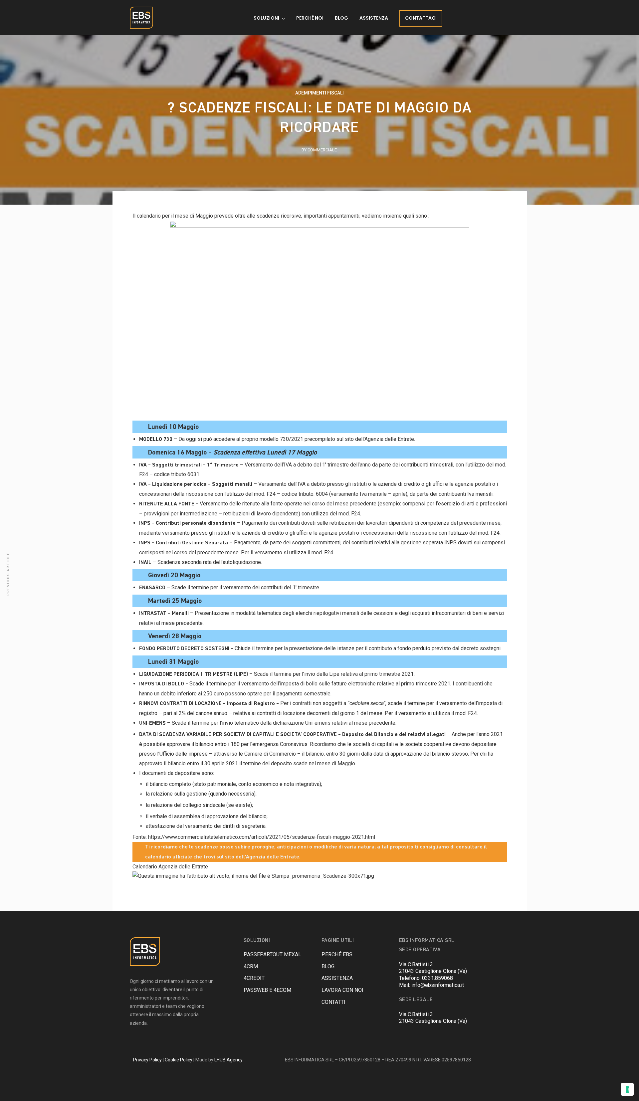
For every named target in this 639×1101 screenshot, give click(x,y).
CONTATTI (333, 1002)
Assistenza (373, 18)
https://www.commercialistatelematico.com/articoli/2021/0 (217, 837)
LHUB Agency (228, 1059)
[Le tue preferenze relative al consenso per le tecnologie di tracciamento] (627, 1089)
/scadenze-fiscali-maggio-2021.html (332, 837)
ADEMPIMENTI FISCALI (319, 92)
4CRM (251, 966)
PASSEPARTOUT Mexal (272, 954)
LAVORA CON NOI (342, 990)
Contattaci (421, 18)
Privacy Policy (147, 1059)
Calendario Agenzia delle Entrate (170, 866)
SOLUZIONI (266, 18)
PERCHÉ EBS (336, 954)
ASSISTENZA (337, 978)
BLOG (341, 18)
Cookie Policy (178, 1059)
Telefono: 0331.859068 (426, 978)
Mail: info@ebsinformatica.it (431, 985)
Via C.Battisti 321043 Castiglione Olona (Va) (433, 968)
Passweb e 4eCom (267, 990)
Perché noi (309, 18)
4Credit (254, 978)
